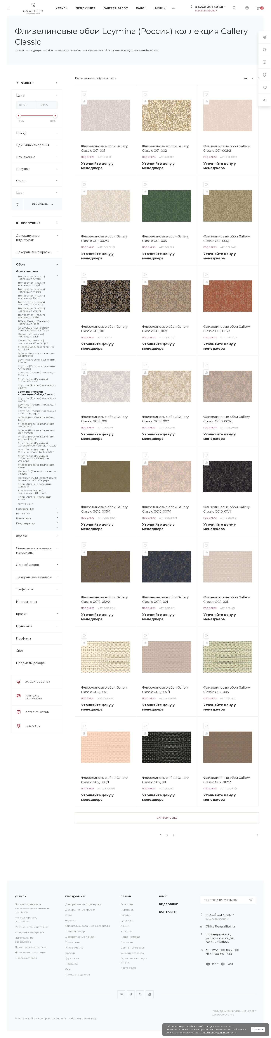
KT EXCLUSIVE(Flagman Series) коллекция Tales (33, 329)
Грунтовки (24, 626)
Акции (125, 925)
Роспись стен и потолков (31, 926)
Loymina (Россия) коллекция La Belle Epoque (37, 412)
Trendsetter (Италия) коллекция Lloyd (31, 284)
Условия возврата (132, 952)
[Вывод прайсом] (258, 78)
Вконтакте (121, 994)
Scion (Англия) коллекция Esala (34, 498)
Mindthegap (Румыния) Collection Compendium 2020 (37, 444)
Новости (126, 931)
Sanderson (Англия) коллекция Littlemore (32, 491)
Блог (163, 896)
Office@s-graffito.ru (220, 926)
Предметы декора (30, 663)
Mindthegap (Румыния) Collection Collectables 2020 (36, 451)
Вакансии (127, 942)
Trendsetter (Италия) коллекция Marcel (31, 290)
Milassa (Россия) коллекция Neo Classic (36, 425)
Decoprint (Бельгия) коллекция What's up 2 (33, 341)
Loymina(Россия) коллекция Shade (36, 361)
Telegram (131, 994)
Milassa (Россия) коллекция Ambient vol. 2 (36, 438)
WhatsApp (150, 994)
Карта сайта (128, 967)
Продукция (75, 896)
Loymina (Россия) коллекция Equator (37, 374)
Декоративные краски (33, 252)
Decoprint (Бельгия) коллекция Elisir (31, 335)
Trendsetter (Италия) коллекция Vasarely (31, 303)
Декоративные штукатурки (27, 238)
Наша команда (130, 936)
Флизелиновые (27, 271)
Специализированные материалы (33, 550)
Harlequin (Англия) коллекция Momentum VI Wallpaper (37, 479)
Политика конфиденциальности (234, 1011)
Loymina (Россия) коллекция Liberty (37, 386)
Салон (126, 896)
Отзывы (126, 914)
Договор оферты (223, 1015)
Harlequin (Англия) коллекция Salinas (37, 472)
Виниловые (23, 518)
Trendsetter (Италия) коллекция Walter (31, 309)
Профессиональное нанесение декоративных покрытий (32, 908)
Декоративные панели (34, 577)
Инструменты (26, 602)
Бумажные (23, 513)
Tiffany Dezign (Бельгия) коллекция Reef (33, 322)
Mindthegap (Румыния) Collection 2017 (33, 380)
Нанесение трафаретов (30, 952)
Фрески (22, 536)
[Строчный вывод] (252, 78)
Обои (20, 264)
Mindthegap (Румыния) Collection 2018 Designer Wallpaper (34, 458)
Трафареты (24, 589)
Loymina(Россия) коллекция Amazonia (36, 367)
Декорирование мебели (31, 947)
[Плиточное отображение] (246, 78)
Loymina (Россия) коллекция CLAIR (37, 399)
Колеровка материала (29, 932)
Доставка (127, 920)
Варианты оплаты (132, 947)
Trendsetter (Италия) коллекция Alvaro (31, 277)
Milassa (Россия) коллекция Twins (36, 418)
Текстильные (24, 503)
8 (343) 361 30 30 (209, 7)
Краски (21, 614)
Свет (19, 650)
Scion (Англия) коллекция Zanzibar (34, 485)
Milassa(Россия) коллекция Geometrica (36, 354)
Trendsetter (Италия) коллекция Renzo (31, 297)
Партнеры (127, 909)
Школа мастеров (26, 957)
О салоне (127, 904)
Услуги (21, 896)
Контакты (167, 911)
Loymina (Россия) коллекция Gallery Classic (36, 393)
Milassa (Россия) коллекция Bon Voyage (36, 431)
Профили (23, 638)
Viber (140, 994)
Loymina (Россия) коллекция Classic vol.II (37, 406)
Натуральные (25, 508)
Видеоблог (168, 904)
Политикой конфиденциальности (215, 1032)
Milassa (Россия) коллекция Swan (36, 466)
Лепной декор (27, 565)
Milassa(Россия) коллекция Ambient (36, 348)
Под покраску (25, 523)
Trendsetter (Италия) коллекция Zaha (31, 316)
